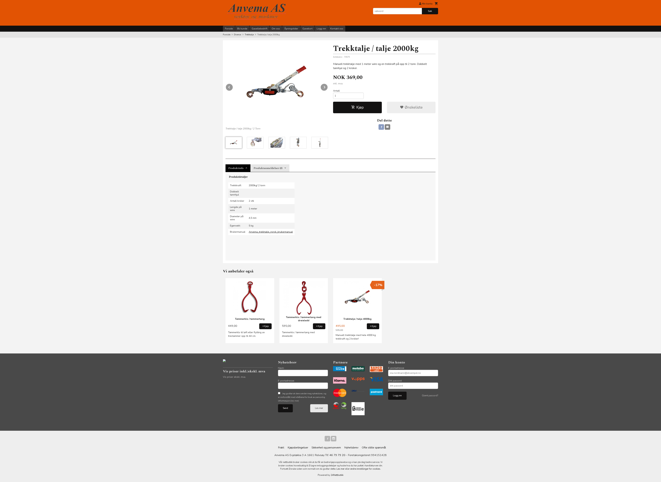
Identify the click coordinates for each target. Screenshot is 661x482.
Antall (336, 90)
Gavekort (307, 28)
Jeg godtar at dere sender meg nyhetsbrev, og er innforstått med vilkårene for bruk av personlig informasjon (302, 397)
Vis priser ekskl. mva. (234, 377)
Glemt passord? (430, 395)
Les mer (319, 408)
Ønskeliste (413, 107)
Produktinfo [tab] (236, 168)
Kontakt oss (336, 28)
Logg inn (321, 28)
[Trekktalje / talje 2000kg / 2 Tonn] (276, 84)
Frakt (281, 447)
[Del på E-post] (387, 127)
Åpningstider (291, 28)
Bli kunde (242, 28)
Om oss (276, 28)
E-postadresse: (286, 380)
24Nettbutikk (337, 475)
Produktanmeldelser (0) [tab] (268, 168)
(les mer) (294, 400)
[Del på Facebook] (381, 127)
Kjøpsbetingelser (298, 447)
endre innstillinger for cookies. (365, 468)
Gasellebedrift (259, 28)
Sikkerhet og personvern (326, 447)
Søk (430, 11)
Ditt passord (395, 380)
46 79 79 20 (337, 455)
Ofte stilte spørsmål (374, 447)
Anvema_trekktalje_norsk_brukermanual (271, 232)
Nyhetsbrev (351, 447)
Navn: (281, 368)
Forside (229, 28)
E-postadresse (396, 368)
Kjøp (360, 107)
